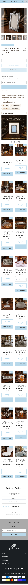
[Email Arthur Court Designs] (6, 568)
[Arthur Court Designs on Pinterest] (14, 568)
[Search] (22, 1)
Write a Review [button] (14, 498)
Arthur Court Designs (11, 573)
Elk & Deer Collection (14, 108)
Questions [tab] (14, 506)
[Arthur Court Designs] (14, 1)
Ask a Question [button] (14, 502)
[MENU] (1, 1)
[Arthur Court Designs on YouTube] (22, 568)
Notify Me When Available (7, 76)
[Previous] (2, 20)
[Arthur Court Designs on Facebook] (8, 568)
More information (8, 113)
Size (2, 57)
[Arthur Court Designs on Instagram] (11, 568)
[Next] (25, 20)
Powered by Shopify (20, 573)
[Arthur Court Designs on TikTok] (16, 568)
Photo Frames (16, 105)
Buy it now (7, 174)
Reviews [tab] (5, 506)
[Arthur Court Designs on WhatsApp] (19, 568)
